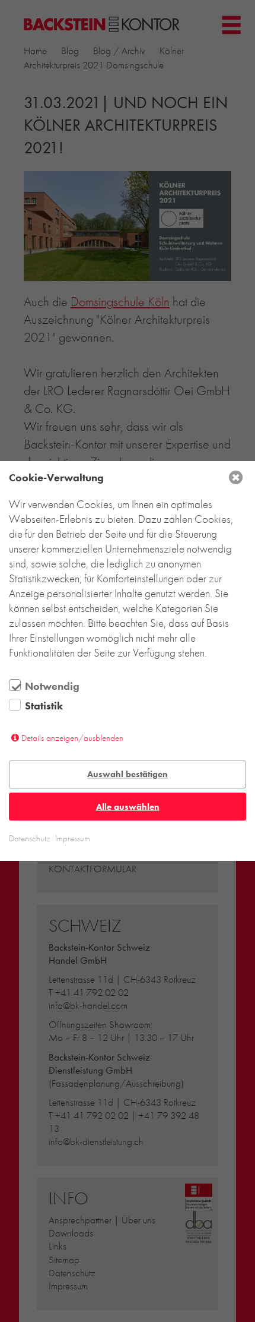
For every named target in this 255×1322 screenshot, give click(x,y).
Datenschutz (29, 838)
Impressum (72, 838)
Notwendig (52, 686)
